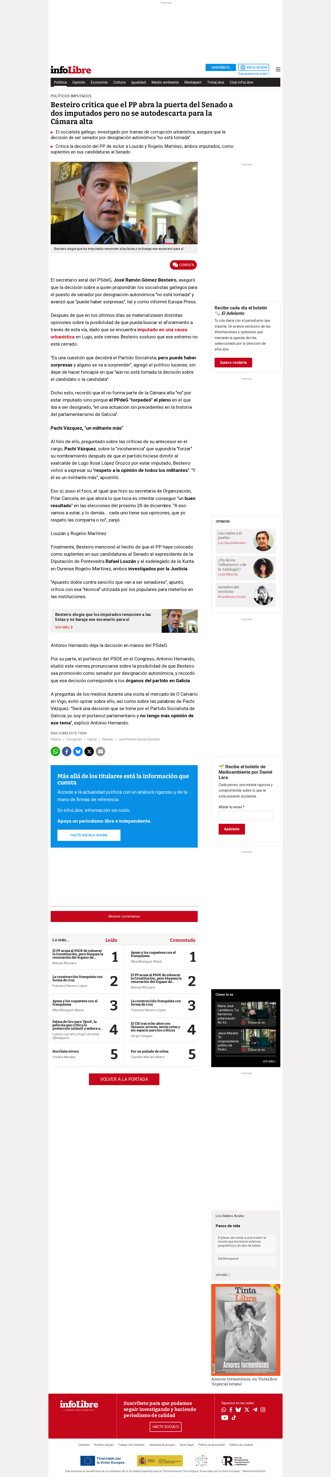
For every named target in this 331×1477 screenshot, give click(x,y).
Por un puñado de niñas (149, 1051)
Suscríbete (221, 67)
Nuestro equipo (103, 1444)
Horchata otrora (65, 1051)
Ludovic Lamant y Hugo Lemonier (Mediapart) (76, 1036)
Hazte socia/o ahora (88, 835)
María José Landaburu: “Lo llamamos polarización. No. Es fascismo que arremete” (228, 1014)
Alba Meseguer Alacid (68, 1010)
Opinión (78, 82)
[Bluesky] (238, 1410)
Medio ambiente (165, 82)
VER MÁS (269, 1061)
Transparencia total (252, 74)
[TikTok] (233, 1418)
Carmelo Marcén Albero (148, 1057)
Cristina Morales (63, 1057)
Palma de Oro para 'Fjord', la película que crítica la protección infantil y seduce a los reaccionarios (76, 1027)
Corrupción (74, 739)
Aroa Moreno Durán (232, 597)
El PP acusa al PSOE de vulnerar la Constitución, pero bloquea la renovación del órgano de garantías (77, 956)
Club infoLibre (241, 82)
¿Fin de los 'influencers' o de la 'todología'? (232, 564)
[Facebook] (230, 1410)
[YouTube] (224, 1418)
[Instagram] (263, 1410)
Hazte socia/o (165, 1427)
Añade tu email (231, 807)
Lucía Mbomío (228, 574)
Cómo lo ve (224, 995)
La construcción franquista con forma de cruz (77, 978)
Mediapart (193, 82)
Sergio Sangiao (141, 1036)
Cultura (119, 82)
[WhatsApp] (223, 1410)
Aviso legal (186, 1444)
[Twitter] (246, 1410)
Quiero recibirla (233, 362)
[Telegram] (255, 1410)
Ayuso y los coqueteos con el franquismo (74, 1002)
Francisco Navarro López (69, 986)
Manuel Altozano (64, 963)
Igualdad (138, 82)
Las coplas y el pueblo (230, 535)
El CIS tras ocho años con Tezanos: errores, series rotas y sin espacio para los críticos (155, 1027)
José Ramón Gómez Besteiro (139, 739)
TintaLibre (215, 82)
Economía (99, 82)
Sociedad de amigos (162, 1444)
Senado (107, 739)
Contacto (84, 1444)
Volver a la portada (124, 1079)
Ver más (222, 1275)
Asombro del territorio (228, 589)
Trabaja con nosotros (131, 1444)
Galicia (92, 739)
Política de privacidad (211, 1444)
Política (60, 82)
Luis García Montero (232, 543)
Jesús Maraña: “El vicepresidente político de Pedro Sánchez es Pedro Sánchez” (228, 1041)
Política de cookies (241, 1444)
